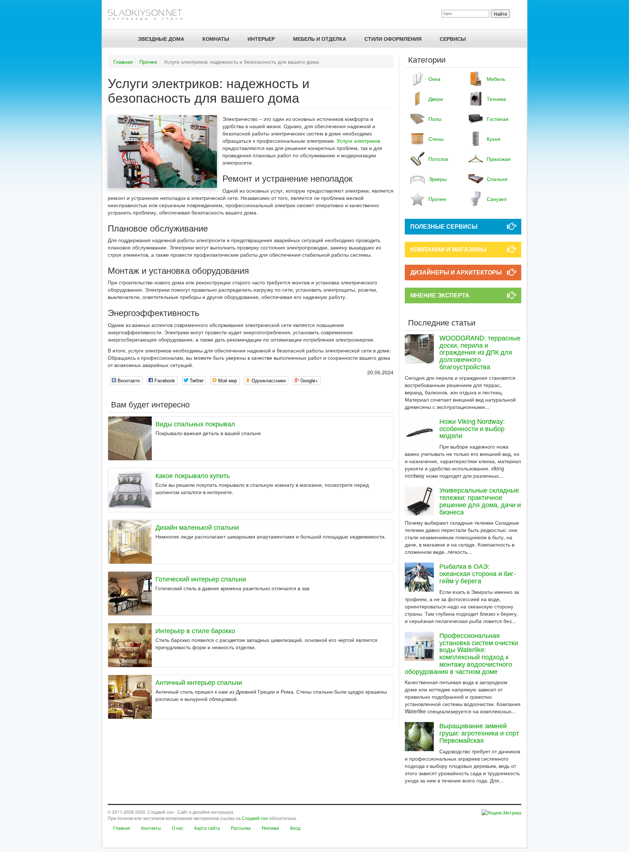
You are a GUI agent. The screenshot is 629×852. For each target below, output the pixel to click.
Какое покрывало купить (192, 475)
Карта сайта (207, 828)
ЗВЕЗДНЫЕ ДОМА (161, 38)
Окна (434, 78)
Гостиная (498, 118)
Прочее (148, 61)
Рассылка (241, 828)
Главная (123, 61)
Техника (496, 98)
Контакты (151, 828)
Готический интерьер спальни (200, 578)
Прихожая (499, 158)
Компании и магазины (448, 249)
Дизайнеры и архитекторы (456, 272)
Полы (435, 118)
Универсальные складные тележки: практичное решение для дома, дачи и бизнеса (480, 500)
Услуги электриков (358, 140)
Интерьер (261, 38)
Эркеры (437, 178)
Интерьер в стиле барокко (195, 630)
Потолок (438, 158)
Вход (295, 828)
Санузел (497, 198)
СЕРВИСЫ (453, 38)
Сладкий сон (255, 818)
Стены (436, 138)
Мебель (496, 78)
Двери (435, 98)
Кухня (494, 138)
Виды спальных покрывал (195, 423)
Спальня (497, 178)
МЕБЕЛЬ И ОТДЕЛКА (319, 38)
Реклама (270, 828)
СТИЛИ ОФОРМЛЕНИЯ (393, 38)
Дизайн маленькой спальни (197, 527)
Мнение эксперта (440, 295)
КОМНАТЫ (215, 38)
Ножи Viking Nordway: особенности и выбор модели (472, 428)
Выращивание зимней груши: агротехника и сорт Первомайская (479, 733)
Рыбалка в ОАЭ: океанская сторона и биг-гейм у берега (477, 573)
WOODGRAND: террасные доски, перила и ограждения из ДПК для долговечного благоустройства (480, 352)
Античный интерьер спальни (198, 682)
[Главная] (148, 14)
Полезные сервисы (444, 226)
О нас (177, 828)
